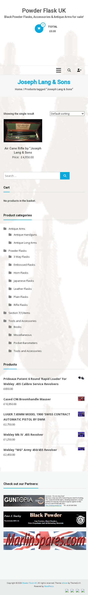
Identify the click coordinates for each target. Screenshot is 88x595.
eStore (65, 583)
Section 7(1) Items (19, 313)
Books (17, 327)
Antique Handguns (25, 234)
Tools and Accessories (22, 321)
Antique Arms (17, 229)
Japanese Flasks (24, 281)
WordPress (49, 586)
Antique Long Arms (25, 243)
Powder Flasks (18, 251)
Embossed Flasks (24, 265)
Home (18, 89)
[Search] (65, 175)
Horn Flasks (21, 273)
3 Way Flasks (22, 256)
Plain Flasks (21, 297)
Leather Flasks (23, 289)
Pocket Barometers (25, 343)
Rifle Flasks (21, 305)
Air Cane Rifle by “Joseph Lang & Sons (23, 150)
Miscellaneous (23, 335)
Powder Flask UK (44, 10)
